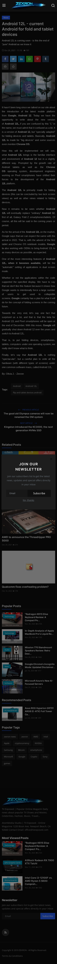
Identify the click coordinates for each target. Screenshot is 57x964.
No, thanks (28, 500)
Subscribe (39, 493)
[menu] (4, 5)
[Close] (51, 458)
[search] (53, 5)
